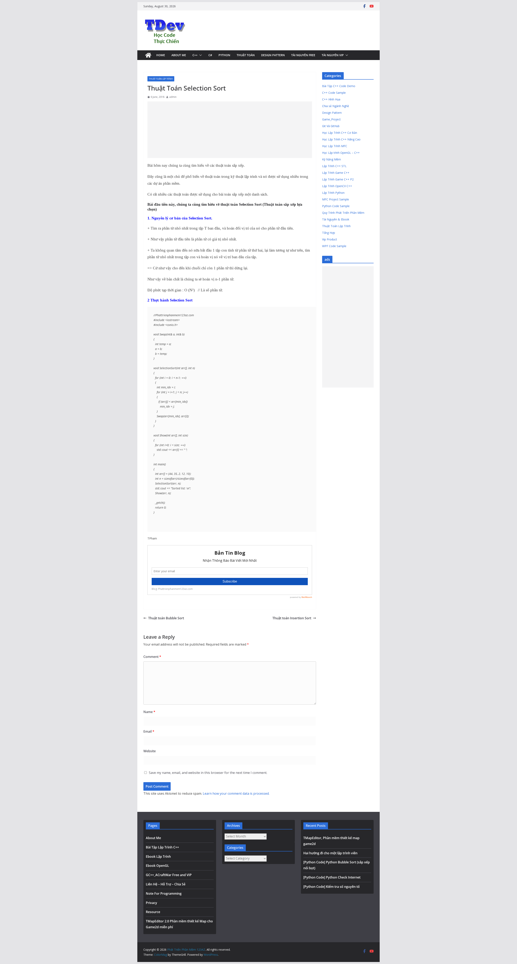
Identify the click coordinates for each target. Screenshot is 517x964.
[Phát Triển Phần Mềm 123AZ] (148, 55)
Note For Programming (164, 893)
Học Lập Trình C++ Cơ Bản (339, 133)
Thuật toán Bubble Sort (166, 618)
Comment (152, 656)
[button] (200, 55)
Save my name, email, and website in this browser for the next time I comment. (208, 772)
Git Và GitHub (330, 126)
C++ (195, 55)
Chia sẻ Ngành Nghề (335, 106)
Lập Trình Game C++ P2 (338, 179)
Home (160, 55)
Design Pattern (273, 55)
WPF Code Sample (334, 246)
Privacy (151, 903)
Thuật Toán (246, 55)
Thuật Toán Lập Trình (161, 78)
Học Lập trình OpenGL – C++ (341, 153)
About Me (178, 55)
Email (148, 731)
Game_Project (331, 119)
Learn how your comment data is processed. (236, 793)
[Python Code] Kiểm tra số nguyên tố (331, 886)
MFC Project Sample (335, 199)
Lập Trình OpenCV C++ (337, 186)
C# (210, 55)
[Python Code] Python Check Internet (331, 877)
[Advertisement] (229, 129)
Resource (153, 912)
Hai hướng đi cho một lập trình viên (330, 853)
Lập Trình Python (333, 193)
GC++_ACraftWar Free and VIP (169, 875)
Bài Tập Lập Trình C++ (162, 847)
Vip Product (329, 239)
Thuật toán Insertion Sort (291, 618)
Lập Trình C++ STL (334, 166)
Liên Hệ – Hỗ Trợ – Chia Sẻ (165, 884)
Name (149, 712)
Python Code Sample (336, 206)
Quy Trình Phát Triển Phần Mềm (343, 213)
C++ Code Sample (334, 93)
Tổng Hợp (328, 233)
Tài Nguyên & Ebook (335, 219)
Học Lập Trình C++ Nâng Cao (341, 139)
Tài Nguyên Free (303, 55)
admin (173, 97)
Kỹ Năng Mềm (331, 159)
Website (149, 751)
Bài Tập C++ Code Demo (338, 86)
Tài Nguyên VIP (333, 55)
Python (224, 55)
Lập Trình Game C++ (335, 173)
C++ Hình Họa (331, 99)
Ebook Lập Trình (158, 856)
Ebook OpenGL (157, 865)
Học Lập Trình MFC (334, 146)
